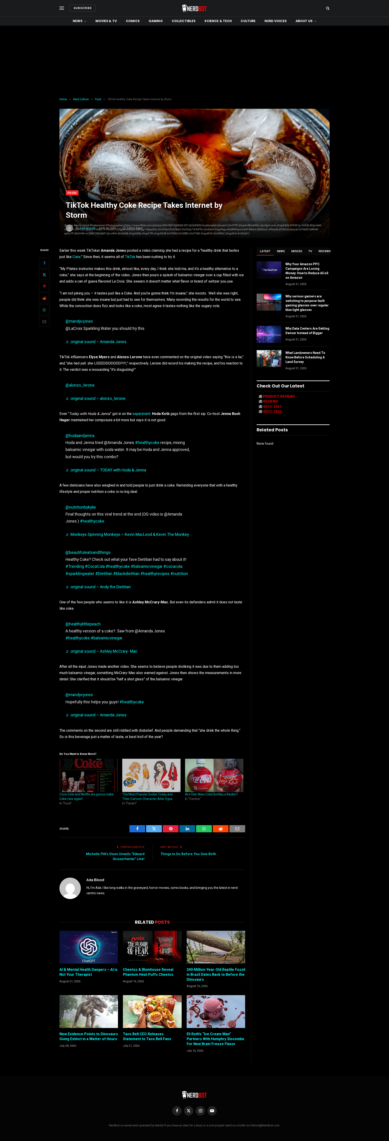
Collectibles (184, 21)
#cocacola (172, 566)
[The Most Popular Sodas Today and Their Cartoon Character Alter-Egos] (151, 775)
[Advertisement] (194, 61)
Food (72, 193)
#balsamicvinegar (147, 566)
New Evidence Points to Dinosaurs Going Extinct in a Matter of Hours (88, 1036)
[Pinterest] (44, 286)
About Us (304, 21)
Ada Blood (95, 880)
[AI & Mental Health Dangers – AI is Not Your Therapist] (88, 947)
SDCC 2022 (272, 412)
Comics (133, 21)
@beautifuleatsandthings (88, 552)
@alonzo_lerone (80, 385)
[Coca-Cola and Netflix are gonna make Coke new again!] (88, 775)
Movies (296, 251)
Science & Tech (218, 21)
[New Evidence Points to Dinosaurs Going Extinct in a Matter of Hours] (88, 1011)
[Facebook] (44, 263)
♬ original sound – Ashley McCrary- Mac (102, 651)
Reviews (325, 251)
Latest (265, 251)
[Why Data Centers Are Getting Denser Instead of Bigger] (269, 334)
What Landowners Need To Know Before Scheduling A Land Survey (305, 357)
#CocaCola (95, 566)
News (78, 21)
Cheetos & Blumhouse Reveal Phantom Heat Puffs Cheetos (148, 972)
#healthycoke (147, 442)
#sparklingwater (80, 573)
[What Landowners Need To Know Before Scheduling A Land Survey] (269, 358)
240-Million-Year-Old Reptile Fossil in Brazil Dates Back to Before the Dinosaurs (216, 974)
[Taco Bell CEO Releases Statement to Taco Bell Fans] (152, 1011)
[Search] (327, 8)
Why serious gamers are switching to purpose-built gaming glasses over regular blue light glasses (307, 303)
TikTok (130, 257)
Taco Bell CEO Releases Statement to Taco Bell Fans (147, 1036)
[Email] (44, 322)
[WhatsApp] (44, 310)
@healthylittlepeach (83, 624)
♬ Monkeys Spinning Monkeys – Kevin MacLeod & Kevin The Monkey (127, 534)
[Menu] (61, 8)
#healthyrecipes (155, 573)
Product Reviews (279, 396)
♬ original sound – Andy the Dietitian (98, 586)
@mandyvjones (79, 321)
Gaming (156, 21)
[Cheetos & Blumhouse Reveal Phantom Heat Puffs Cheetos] (152, 947)
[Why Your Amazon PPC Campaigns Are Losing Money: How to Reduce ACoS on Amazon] (269, 269)
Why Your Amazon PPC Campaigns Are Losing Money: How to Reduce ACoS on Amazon (306, 270)
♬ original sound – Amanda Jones (96, 341)
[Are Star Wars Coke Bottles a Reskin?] (214, 775)
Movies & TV (106, 21)
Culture (248, 21)
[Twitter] (44, 275)
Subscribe (83, 8)
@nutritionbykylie (81, 507)
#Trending (75, 566)
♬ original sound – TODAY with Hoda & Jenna (106, 470)
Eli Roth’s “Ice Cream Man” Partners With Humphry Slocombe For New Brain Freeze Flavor (215, 1039)
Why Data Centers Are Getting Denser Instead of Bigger (307, 331)
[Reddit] (44, 298)
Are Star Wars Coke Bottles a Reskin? (211, 794)
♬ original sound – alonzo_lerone (95, 398)
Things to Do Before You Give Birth (188, 854)
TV (310, 251)
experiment (141, 414)
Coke (76, 257)
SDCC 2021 (272, 407)
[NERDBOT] (194, 8)
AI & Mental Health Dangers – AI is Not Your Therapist (88, 972)
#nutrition (179, 573)
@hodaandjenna (80, 435)
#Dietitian (103, 573)
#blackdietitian (126, 573)
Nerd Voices (276, 21)
